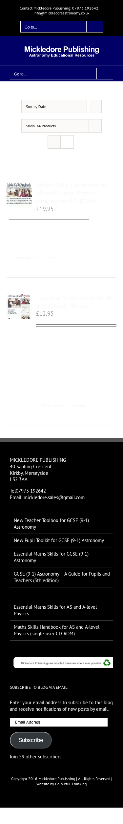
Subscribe (30, 740)
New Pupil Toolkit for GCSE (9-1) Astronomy (59, 540)
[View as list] (67, 142)
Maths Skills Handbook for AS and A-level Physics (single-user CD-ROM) (72, 193)
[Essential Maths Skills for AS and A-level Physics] (19, 306)
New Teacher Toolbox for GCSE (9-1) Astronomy (51, 523)
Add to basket (24, 257)
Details (53, 257)
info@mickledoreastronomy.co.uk (61, 13)
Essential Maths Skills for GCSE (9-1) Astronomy (51, 557)
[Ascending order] (95, 106)
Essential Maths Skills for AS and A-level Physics (74, 301)
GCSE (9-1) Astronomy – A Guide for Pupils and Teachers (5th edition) (62, 577)
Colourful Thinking (71, 783)
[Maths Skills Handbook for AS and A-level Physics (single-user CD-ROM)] (19, 194)
